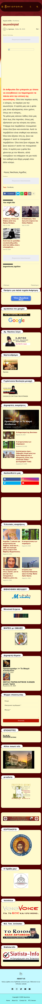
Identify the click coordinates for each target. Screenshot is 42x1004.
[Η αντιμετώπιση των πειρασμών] (9, 444)
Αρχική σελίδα (7, 20)
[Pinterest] (25, 193)
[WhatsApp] (22, 193)
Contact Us (23, 1000)
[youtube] (30, 483)
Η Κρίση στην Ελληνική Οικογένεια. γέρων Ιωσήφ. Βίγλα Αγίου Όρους (30, 573)
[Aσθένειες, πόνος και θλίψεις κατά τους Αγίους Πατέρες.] (11, 211)
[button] (2, 6)
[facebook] (12, 479)
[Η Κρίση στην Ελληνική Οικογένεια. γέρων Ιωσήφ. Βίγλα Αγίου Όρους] (30, 562)
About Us (15, 1000)
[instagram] (30, 479)
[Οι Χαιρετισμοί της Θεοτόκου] (9, 435)
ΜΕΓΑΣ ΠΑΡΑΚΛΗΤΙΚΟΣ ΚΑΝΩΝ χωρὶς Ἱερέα (19, 683)
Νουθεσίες (16, 20)
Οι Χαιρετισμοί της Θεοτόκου (26, 432)
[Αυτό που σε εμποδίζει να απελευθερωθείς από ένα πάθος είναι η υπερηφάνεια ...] (11, 233)
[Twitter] (18, 193)
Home (8, 1000)
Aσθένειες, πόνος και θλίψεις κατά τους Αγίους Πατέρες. (11, 221)
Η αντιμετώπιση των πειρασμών (23, 443)
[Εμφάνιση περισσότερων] (33, 193)
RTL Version (32, 1000)
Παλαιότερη (34, 285)
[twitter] (12, 483)
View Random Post (21, 298)
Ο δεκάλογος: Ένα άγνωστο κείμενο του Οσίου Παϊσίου (30, 221)
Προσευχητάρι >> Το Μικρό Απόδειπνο (18, 422)
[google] (12, 487)
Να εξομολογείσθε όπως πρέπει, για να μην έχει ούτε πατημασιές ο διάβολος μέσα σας (10, 574)
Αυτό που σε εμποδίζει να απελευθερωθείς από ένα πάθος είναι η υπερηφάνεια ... (11, 244)
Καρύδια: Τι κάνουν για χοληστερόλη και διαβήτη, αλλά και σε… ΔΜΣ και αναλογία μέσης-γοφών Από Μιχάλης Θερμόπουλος (11, 547)
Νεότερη (6, 285)
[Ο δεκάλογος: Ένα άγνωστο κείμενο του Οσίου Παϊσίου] (30, 211)
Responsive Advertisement (21, 39)
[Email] (29, 193)
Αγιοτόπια (27, 997)
